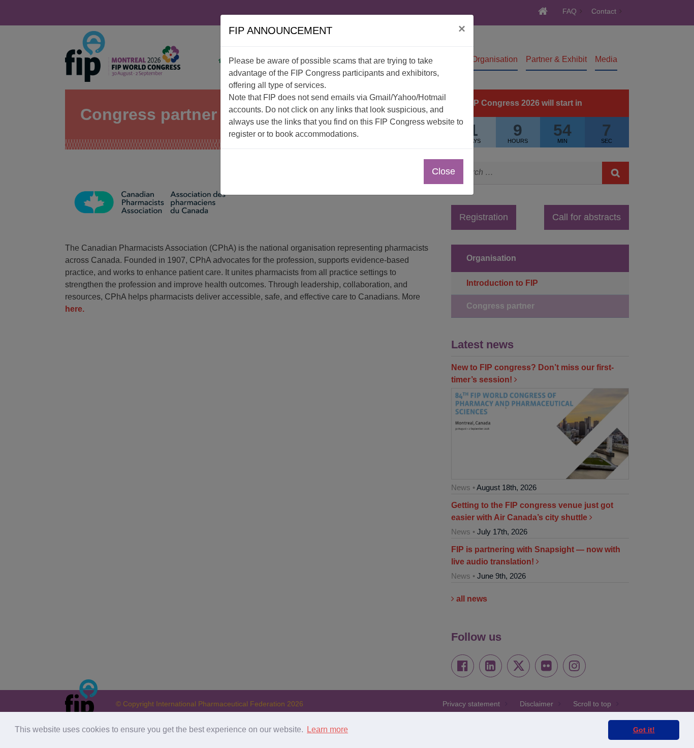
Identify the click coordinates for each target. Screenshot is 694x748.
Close (443, 171)
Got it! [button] (644, 730)
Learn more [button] (327, 729)
